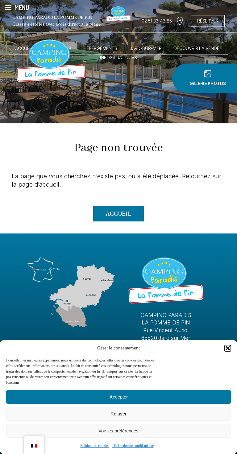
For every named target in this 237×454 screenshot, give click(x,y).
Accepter (119, 396)
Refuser (118, 413)
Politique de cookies (94, 446)
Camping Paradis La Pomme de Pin (52, 17)
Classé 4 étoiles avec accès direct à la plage (56, 24)
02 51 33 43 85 (157, 20)
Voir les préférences (118, 430)
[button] (228, 348)
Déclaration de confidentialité (133, 446)
